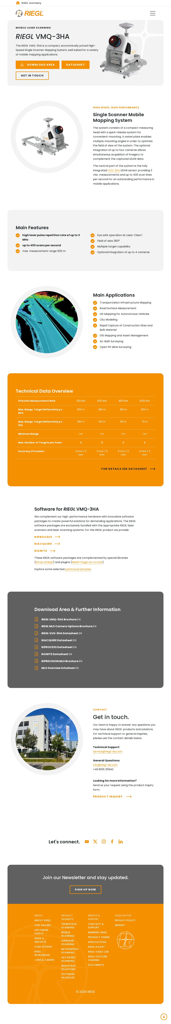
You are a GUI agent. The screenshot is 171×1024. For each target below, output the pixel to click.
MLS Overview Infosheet (60, 668)
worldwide (42, 953)
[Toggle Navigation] (152, 13)
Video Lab (98, 951)
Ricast (96, 947)
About (42, 920)
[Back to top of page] (163, 1016)
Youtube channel (97, 958)
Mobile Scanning (68, 934)
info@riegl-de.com (105, 765)
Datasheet (75, 65)
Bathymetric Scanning (70, 950)
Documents (96, 965)
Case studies (43, 946)
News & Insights (40, 940)
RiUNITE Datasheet (56, 654)
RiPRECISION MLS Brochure (61, 661)
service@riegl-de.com (107, 751)
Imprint (120, 925)
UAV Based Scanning (68, 959)
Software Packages (68, 975)
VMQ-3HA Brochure (60, 619)
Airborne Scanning (68, 942)
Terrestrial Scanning (69, 925)
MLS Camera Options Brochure (68, 626)
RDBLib (48, 562)
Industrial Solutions (68, 967)
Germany (31, 3)
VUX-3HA (114, 170)
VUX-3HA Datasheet (61, 633)
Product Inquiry (108, 796)
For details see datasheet (124, 469)
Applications (97, 942)
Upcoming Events (41, 931)
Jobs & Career (44, 960)
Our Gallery (42, 925)
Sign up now (85, 889)
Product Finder (99, 937)
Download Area (40, 65)
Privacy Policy (125, 920)
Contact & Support (96, 925)
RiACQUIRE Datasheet (58, 640)
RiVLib (39, 562)
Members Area (97, 932)
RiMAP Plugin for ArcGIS (87, 562)
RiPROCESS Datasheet (58, 647)
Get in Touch (32, 75)
